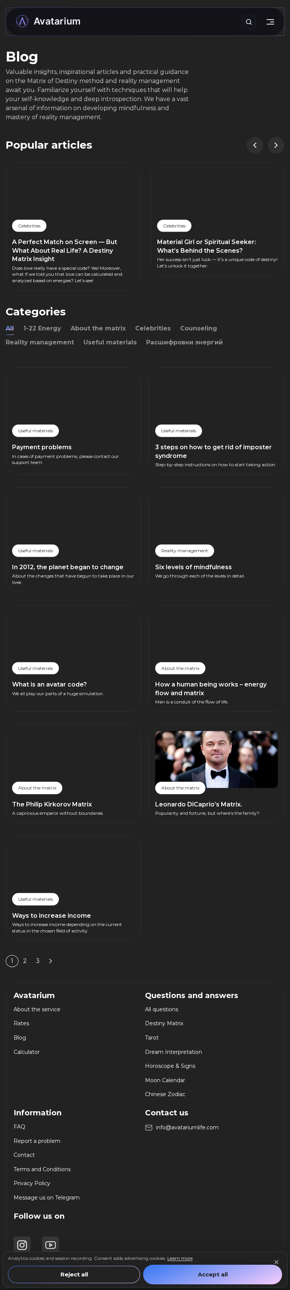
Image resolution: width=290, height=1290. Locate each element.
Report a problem (37, 1141)
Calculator (27, 1052)
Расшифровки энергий (184, 342)
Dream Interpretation (173, 1052)
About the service (37, 1009)
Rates (21, 1023)
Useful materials (110, 342)
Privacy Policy (32, 1183)
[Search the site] (249, 22)
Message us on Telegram (47, 1197)
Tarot (152, 1037)
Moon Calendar (165, 1080)
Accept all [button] (213, 1274)
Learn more (180, 1258)
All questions (161, 1009)
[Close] (276, 1262)
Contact (24, 1155)
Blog (20, 1037)
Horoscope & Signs (170, 1066)
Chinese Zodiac (165, 1094)
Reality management (40, 342)
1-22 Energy (42, 328)
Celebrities (153, 328)
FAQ (19, 1126)
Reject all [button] (74, 1274)
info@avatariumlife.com (187, 1127)
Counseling (198, 328)
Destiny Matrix (164, 1023)
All (10, 328)
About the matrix (98, 328)
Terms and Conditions (42, 1169)
